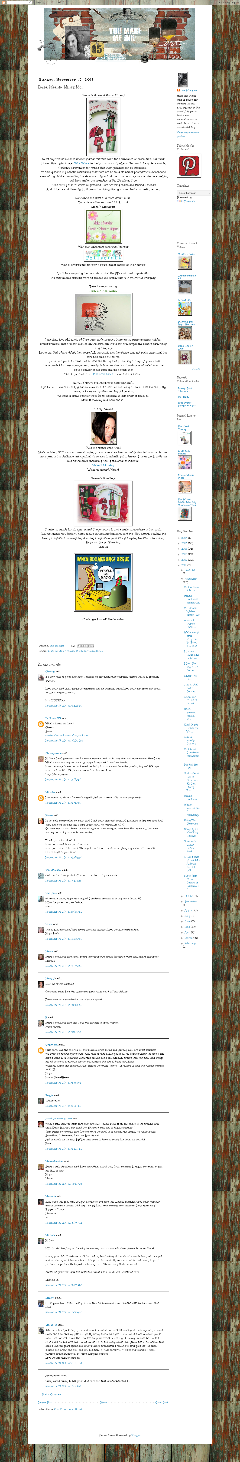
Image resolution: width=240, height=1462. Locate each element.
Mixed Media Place (186, 476)
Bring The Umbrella (191, 822)
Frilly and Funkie (184, 452)
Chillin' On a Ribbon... (191, 588)
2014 (184, 548)
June (188, 921)
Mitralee (50, 792)
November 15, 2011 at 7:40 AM (64, 1285)
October (190, 896)
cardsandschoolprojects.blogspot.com (67, 735)
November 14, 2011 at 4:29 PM (63, 1032)
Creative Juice (186, 254)
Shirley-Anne (53, 753)
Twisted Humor (95, 650)
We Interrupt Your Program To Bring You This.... (191, 639)
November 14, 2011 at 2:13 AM (63, 779)
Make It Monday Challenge (72, 650)
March (189, 938)
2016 (184, 538)
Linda (49, 924)
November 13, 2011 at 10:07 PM (64, 740)
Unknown (52, 1044)
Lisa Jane (51, 893)
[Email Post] (72, 645)
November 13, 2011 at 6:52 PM (64, 705)
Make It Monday (103, 465)
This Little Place (103, 374)
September (191, 901)
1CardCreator (53, 870)
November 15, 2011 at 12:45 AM (64, 1184)
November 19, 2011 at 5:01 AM (63, 1386)
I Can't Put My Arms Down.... (191, 667)
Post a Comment (52, 1394)
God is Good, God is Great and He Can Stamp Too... (191, 782)
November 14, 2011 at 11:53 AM (64, 938)
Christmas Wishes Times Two (192, 611)
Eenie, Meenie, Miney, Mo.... (190, 714)
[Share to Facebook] (89, 646)
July (188, 916)
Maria (49, 951)
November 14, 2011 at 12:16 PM (64, 1005)
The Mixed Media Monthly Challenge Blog (187, 502)
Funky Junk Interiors (185, 390)
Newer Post (45, 1402)
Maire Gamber (54, 1161)
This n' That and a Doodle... (191, 688)
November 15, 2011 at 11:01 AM (63, 1312)
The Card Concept (183, 428)
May (188, 927)
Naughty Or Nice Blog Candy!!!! (191, 832)
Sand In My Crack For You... (191, 728)
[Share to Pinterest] (92, 646)
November (191, 578)
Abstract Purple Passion (190, 624)
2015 (184, 543)
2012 (184, 560)
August (189, 910)
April (188, 932)
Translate (189, 201)
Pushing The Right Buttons (186, 323)
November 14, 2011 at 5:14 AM (63, 802)
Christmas (52, 650)
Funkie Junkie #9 (191, 797)
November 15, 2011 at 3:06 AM (64, 1223)
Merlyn (50, 1297)
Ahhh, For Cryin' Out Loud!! (191, 700)
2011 (184, 565)
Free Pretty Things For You (187, 404)
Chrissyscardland (187, 277)
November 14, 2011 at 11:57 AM (64, 966)
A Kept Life (184, 300)
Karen (49, 815)
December (190, 570)
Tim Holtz (183, 397)
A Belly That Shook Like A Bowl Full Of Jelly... (192, 863)
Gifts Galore (81, 163)
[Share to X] (86, 646)
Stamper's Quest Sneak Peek (190, 846)
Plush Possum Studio (59, 1118)
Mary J (50, 978)
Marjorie (51, 1196)
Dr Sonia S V (53, 718)
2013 (184, 554)
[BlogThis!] (82, 646)
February (190, 943)
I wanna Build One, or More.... (191, 655)
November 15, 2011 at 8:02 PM (64, 1363)
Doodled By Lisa (191, 766)
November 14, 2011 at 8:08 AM (64, 911)
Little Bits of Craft (185, 347)
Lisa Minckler (189, 90)
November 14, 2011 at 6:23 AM (63, 857)
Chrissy (50, 671)
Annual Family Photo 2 (190, 740)
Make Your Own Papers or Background (192, 882)
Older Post (161, 1402)
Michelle (50, 1235)
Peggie (49, 1095)
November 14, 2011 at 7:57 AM (63, 880)
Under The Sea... (190, 677)
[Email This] (79, 646)
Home (103, 1402)
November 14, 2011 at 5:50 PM (64, 1148)
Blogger (136, 1435)
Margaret (51, 1325)
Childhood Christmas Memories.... (192, 754)
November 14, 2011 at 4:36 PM (63, 1082)
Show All (196, 369)
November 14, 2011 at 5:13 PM (63, 1106)
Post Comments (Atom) (68, 1409)
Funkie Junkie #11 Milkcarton (192, 599)
